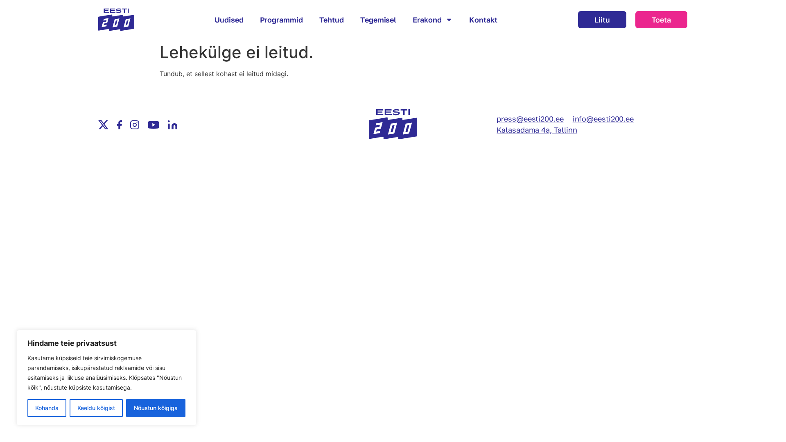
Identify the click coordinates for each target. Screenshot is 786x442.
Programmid (281, 19)
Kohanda (47, 407)
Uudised (229, 19)
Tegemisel (378, 19)
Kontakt (483, 19)
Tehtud (331, 19)
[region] (106, 378)
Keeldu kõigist (96, 407)
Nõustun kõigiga (156, 407)
